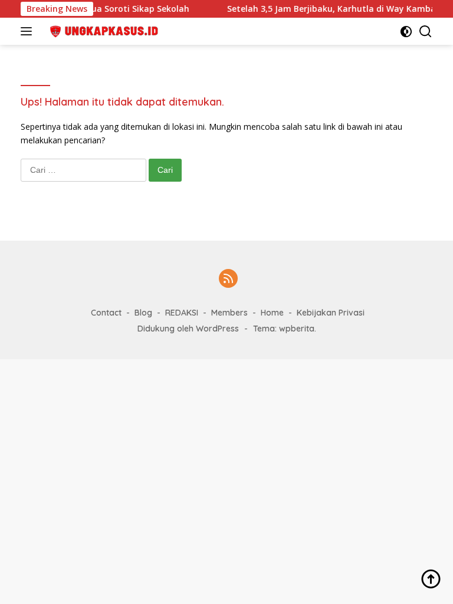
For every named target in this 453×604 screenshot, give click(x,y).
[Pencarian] (425, 31)
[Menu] (29, 31)
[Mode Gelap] (406, 31)
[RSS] (228, 279)
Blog (143, 312)
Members (229, 312)
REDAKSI (181, 312)
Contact (106, 312)
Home (272, 312)
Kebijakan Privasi (331, 312)
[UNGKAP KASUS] (100, 31)
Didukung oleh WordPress (188, 328)
